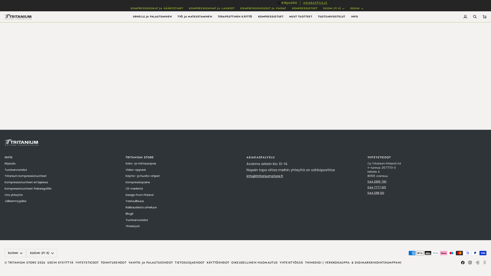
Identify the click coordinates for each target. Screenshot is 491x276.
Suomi (355, 8)
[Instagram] (470, 262)
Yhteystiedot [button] (379, 157)
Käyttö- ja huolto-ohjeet (143, 176)
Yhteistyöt (133, 226)
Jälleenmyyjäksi (15, 201)
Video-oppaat (136, 170)
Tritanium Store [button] (140, 157)
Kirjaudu (10, 163)
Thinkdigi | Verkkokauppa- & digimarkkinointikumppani (353, 262)
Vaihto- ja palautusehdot (151, 262)
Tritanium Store (22, 262)
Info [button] (8, 157)
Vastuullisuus (135, 201)
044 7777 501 (376, 187)
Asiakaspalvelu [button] (260, 157)
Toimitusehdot (114, 262)
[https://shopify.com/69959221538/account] (477, 262)
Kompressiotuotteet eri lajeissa (26, 182)
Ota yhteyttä (14, 195)
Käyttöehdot (218, 262)
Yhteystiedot (87, 262)
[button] (152, 16)
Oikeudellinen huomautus (254, 262)
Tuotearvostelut (16, 170)
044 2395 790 (376, 182)
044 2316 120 (375, 193)
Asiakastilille (259, 3)
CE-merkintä (134, 189)
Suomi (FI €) (332, 8)
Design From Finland (139, 195)
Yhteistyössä (291, 262)
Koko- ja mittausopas (141, 163)
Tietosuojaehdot (190, 262)
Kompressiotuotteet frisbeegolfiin (28, 189)
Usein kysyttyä (60, 262)
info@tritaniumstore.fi (264, 176)
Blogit (129, 214)
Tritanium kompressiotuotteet (26, 176)
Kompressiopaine (138, 182)
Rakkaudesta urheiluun (141, 207)
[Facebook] (463, 262)
